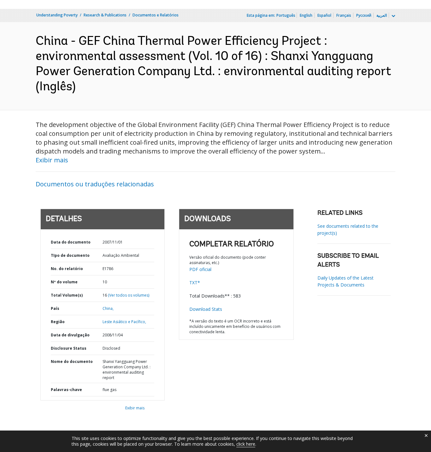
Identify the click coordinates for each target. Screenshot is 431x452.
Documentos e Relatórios (156, 15)
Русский (363, 15)
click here (245, 444)
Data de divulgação (70, 335)
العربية (381, 15)
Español (324, 15)
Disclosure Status (68, 348)
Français (343, 15)
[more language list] (392, 16)
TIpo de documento (70, 255)
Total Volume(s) (67, 295)
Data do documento (71, 242)
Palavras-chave (66, 389)
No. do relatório (67, 268)
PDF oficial (200, 269)
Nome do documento (72, 361)
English (306, 15)
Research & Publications (105, 15)
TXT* (194, 283)
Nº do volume (64, 282)
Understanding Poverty (57, 15)
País (55, 308)
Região (58, 321)
